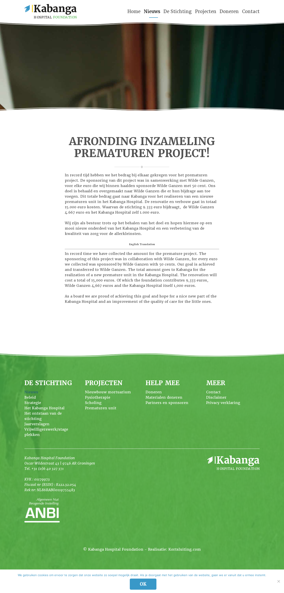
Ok (143, 584)
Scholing (93, 402)
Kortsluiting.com (184, 549)
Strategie (32, 402)
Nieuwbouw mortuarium (108, 392)
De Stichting (178, 11)
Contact (251, 11)
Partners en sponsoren (167, 402)
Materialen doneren (164, 397)
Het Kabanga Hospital (44, 408)
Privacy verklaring (223, 402)
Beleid (30, 397)
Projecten (205, 11)
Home (133, 11)
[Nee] (278, 581)
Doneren (229, 11)
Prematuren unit (100, 408)
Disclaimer (216, 397)
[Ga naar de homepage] (50, 11)
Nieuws (152, 11)
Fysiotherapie (97, 397)
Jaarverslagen (36, 424)
